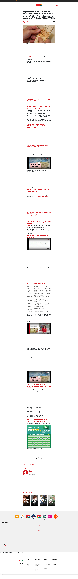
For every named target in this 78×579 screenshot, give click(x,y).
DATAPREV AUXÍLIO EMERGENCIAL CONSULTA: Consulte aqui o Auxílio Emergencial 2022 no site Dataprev (37, 150)
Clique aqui (30, 356)
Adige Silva (26, 21)
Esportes (28, 565)
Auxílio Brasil (26, 464)
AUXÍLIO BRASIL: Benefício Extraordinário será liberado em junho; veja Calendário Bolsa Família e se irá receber (39, 100)
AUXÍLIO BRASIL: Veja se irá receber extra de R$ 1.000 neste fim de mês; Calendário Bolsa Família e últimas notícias (37, 148)
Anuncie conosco (46, 568)
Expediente (36, 569)
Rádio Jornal (54, 564)
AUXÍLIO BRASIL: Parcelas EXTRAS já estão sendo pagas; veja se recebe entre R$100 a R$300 (38, 102)
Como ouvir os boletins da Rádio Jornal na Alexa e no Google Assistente (47, 564)
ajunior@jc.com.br (31, 472)
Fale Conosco (37, 570)
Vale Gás (29, 225)
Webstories (27, 492)
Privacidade (36, 565)
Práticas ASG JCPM (37, 564)
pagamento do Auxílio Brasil (43, 196)
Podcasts (28, 564)
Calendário (32, 464)
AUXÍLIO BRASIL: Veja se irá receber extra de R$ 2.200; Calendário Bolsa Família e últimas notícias (39, 213)
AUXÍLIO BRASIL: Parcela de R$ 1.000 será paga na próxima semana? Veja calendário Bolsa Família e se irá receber (37, 146)
